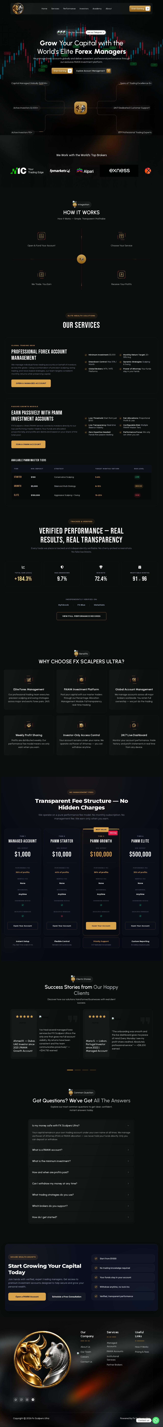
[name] (15, 1399)
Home (44, 8)
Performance (69, 8)
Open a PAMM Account (27, 1296)
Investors (84, 8)
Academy (97, 8)
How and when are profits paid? (50, 1172)
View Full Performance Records (81, 616)
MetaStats (99, 605)
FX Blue (81, 605)
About (109, 8)
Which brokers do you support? (50, 1205)
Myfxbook (63, 605)
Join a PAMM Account (28, 444)
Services (55, 8)
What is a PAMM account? (47, 1149)
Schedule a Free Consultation (66, 1296)
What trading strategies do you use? (53, 1194)
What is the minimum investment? (51, 1161)
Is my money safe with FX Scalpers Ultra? (55, 1125)
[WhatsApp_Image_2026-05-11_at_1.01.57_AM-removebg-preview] (18, 8)
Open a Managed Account (31, 383)
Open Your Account (22, 926)
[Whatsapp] (155, 1420)
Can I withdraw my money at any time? (54, 1183)
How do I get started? (44, 1217)
